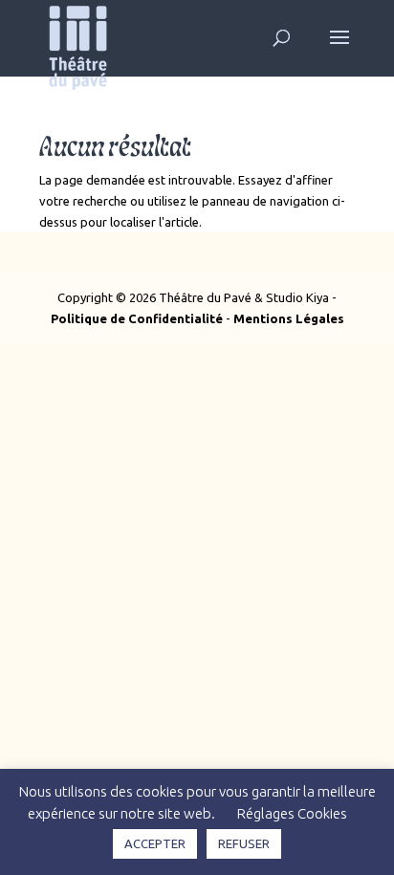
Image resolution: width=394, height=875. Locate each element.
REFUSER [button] (244, 843)
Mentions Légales (288, 318)
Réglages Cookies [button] (292, 813)
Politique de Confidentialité (137, 318)
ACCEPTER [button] (155, 843)
